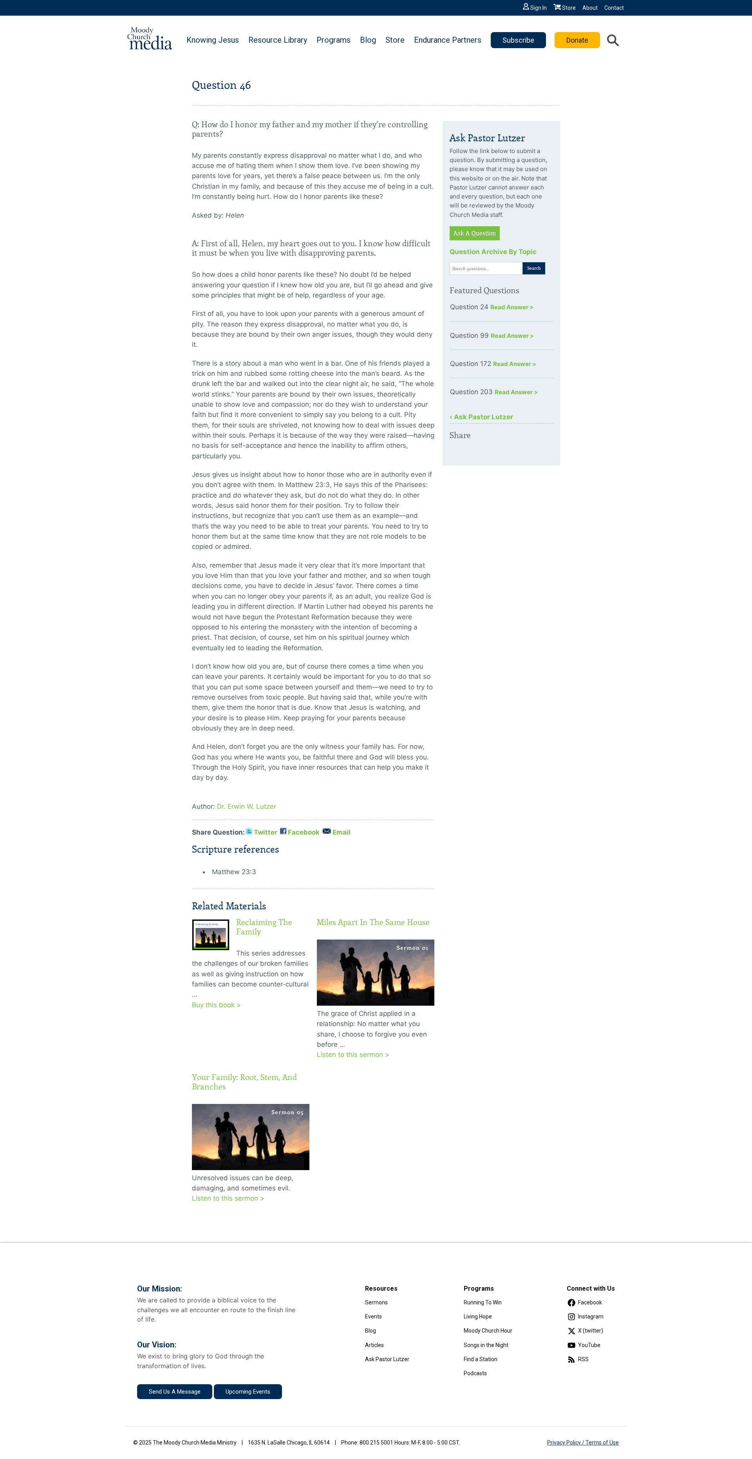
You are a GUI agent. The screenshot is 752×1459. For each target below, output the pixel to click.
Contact (614, 8)
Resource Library (277, 40)
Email (342, 832)
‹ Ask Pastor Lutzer (481, 417)
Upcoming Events (248, 1391)
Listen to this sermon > (353, 1055)
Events (373, 1316)
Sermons (376, 1302)
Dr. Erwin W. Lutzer (246, 806)
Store (569, 8)
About (590, 8)
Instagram (591, 1316)
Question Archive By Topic (493, 252)
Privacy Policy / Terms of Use (583, 1442)
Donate (577, 40)
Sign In (538, 8)
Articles (374, 1345)
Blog (368, 40)
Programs (333, 40)
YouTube (589, 1345)
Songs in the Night (486, 1345)
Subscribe (518, 40)
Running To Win (483, 1302)
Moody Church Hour (488, 1330)
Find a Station (480, 1359)
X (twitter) (590, 1330)
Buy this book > (216, 1005)
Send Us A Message (175, 1391)
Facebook (304, 832)
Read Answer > (511, 307)
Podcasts (475, 1373)
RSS (583, 1359)
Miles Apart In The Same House (373, 922)
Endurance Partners (447, 40)
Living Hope (478, 1316)
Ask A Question (475, 233)
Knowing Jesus (212, 40)
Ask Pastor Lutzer (387, 1359)
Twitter (265, 832)
